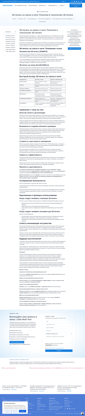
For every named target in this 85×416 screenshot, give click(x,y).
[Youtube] (77, 1)
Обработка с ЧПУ (22, 18)
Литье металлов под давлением (44, 18)
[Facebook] (74, 1)
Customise (7, 411)
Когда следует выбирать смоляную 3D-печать (11, 49)
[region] (15, 407)
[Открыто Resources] (64, 5)
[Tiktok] (81, 1)
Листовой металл (42, 21)
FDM (20, 59)
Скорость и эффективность (11, 45)
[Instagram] (79, 1)
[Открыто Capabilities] (46, 5)
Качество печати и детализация (11, 39)
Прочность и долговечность (11, 47)
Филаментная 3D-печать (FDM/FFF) (11, 35)
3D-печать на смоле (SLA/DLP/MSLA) (11, 37)
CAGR (54, 37)
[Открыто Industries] (57, 5)
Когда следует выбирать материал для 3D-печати (11, 51)
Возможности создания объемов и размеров (11, 41)
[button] (15, 31)
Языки (63, 1)
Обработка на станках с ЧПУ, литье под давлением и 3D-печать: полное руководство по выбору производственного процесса (69, 387)
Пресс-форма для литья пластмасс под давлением (63, 18)
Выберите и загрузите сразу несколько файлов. (54, 343)
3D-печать (14, 18)
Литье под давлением (32, 18)
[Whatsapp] (72, 1)
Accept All (23, 411)
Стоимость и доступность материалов (11, 43)
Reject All (15, 411)
